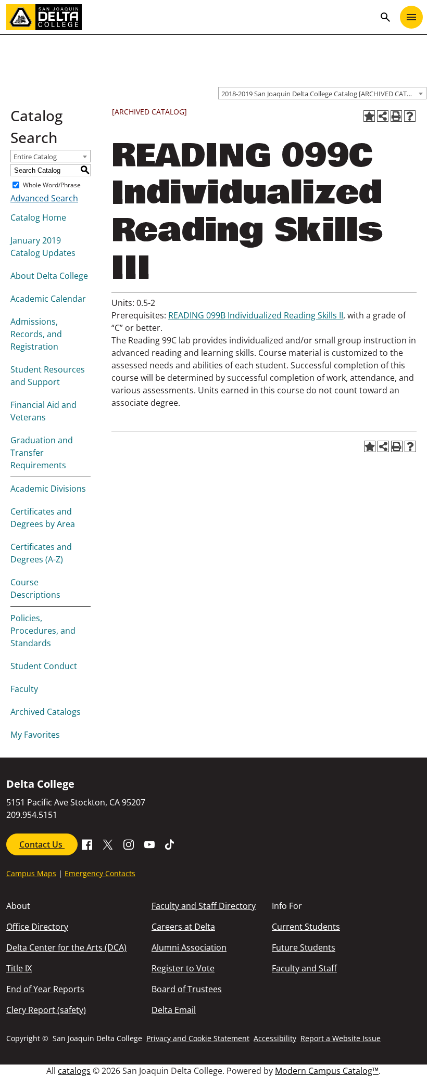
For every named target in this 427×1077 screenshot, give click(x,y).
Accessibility (275, 1038)
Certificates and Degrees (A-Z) (41, 553)
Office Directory (37, 926)
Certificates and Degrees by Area (42, 518)
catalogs (74, 1070)
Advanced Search (44, 198)
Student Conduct (43, 666)
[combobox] (322, 93)
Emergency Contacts (100, 873)
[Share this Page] (382, 116)
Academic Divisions (48, 488)
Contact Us (42, 844)
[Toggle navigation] (411, 17)
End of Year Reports (45, 989)
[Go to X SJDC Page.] (107, 843)
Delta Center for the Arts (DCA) (66, 947)
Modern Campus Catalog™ (327, 1070)
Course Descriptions (35, 588)
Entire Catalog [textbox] (35, 156)
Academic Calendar (48, 298)
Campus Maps (31, 873)
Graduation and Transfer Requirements (41, 452)
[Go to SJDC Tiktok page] (170, 843)
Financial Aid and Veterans (43, 411)
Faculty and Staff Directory (204, 906)
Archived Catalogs (45, 711)
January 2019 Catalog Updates (43, 247)
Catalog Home (38, 217)
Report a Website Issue (340, 1038)
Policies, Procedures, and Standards (43, 630)
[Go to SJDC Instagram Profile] (128, 843)
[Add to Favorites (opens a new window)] (369, 116)
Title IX (19, 968)
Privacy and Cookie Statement (197, 1038)
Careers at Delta (183, 926)
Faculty (24, 689)
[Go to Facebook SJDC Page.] (87, 843)
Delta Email (174, 1010)
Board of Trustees (187, 989)
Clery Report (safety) (46, 1010)
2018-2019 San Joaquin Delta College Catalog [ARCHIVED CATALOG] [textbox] (323, 93)
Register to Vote (183, 968)
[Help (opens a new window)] (410, 116)
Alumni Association (189, 947)
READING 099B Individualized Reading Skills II (255, 315)
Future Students (303, 947)
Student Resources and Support (47, 376)
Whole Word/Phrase (52, 185)
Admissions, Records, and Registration (36, 334)
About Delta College (49, 275)
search (385, 17)
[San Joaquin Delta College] (190, 17)
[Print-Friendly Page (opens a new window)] (396, 116)
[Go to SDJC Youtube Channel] (149, 843)
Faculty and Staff (304, 968)
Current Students (306, 926)
